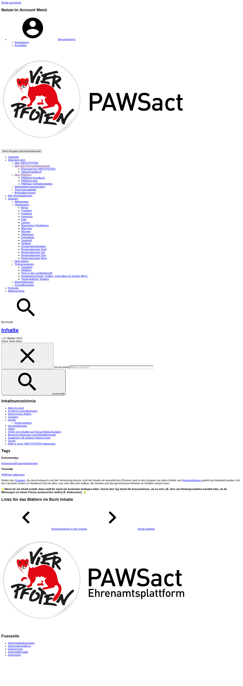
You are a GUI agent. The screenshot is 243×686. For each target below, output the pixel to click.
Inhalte (12, 420)
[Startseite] (94, 148)
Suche (12, 440)
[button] (41, 39)
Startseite (13, 157)
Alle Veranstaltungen (20, 195)
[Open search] (26, 319)
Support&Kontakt (18, 652)
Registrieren (22, 42)
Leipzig (25, 222)
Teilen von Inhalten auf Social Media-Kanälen (34, 431)
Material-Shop (16, 291)
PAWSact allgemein (13, 474)
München (26, 228)
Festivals (13, 288)
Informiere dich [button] (16, 160)
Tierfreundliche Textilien (35, 279)
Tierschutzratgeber (25, 189)
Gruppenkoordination (33, 246)
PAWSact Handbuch (33, 177)
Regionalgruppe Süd (33, 255)
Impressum (14, 655)
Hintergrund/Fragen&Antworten (19, 463)
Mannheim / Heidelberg (35, 225)
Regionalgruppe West (34, 258)
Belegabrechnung (25, 192)
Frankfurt (26, 210)
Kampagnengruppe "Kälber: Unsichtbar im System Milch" (54, 276)
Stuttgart (26, 243)
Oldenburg (27, 234)
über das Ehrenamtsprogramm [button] (32, 166)
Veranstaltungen (17, 426)
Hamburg (26, 213)
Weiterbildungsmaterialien (30, 186)
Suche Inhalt (61, 367)
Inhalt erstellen (23, 423)
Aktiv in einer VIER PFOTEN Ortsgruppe (31, 443)
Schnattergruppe (24, 285)
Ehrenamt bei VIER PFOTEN (38, 169)
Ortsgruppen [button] (22, 204)
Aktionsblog (21, 261)
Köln (24, 219)
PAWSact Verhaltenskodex (37, 183)
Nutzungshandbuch (19, 646)
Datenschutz (15, 649)
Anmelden (21, 45)
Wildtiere (26, 270)
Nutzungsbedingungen (21, 643)
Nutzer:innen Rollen (19, 414)
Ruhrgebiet (27, 237)
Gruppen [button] (13, 198)
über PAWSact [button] (23, 174)
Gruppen (13, 417)
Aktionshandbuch (31, 172)
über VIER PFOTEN (26, 163)
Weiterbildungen (24, 282)
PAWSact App (29, 180)
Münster (26, 231)
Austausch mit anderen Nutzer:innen (29, 437)
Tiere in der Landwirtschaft (36, 273)
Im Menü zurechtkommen (22, 411)
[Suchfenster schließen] (27, 356)
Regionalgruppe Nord (34, 249)
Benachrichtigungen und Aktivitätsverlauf (32, 434)
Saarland (26, 240)
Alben (11, 429)
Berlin (24, 207)
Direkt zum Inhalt (11, 2)
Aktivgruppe (22, 201)
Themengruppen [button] (24, 264)
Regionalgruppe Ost (33, 252)
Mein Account (16, 408)
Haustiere (27, 267)
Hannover (27, 216)
